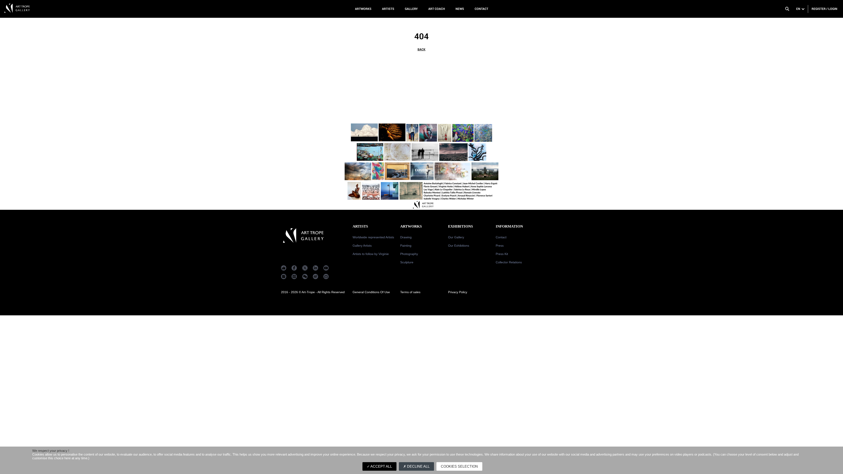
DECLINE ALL (418, 466)
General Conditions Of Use (371, 292)
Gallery (411, 9)
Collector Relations (509, 262)
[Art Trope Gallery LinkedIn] (315, 268)
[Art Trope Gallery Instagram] (283, 276)
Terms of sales (410, 292)
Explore (421, 170)
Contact (481, 9)
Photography (409, 254)
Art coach (436, 9)
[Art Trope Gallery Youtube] (326, 268)
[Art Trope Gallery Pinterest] (294, 276)
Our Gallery (456, 237)
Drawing (406, 237)
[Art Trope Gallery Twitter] (305, 268)
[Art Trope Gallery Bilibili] (326, 276)
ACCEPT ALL (381, 466)
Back (421, 49)
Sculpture (406, 262)
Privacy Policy (457, 292)
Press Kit (502, 254)
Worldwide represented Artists (373, 237)
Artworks (363, 9)
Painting (405, 245)
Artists (388, 9)
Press (500, 245)
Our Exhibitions (458, 245)
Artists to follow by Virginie (371, 254)
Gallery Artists (362, 245)
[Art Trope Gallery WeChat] (305, 276)
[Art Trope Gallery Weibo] (315, 276)
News (460, 9)
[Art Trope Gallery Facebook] (283, 268)
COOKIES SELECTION (459, 466)
